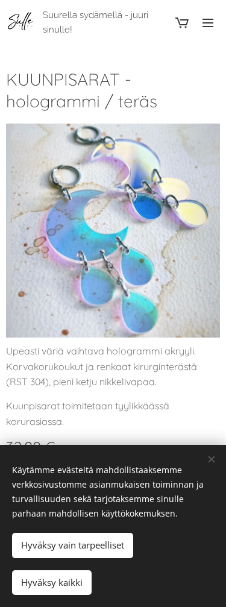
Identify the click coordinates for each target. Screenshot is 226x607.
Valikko (208, 22)
